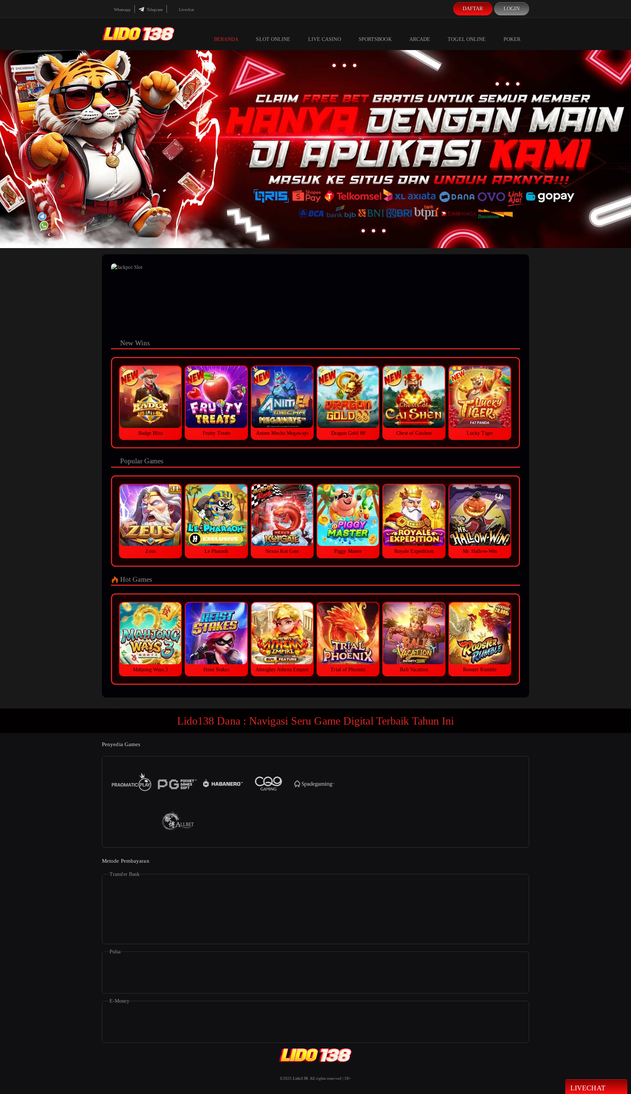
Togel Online (467, 39)
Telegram (154, 9)
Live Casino (324, 39)
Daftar (473, 8)
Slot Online (273, 39)
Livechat (186, 9)
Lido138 (300, 1078)
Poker (512, 39)
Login (512, 8)
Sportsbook (375, 39)
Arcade (420, 39)
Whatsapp (122, 9)
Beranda (226, 39)
